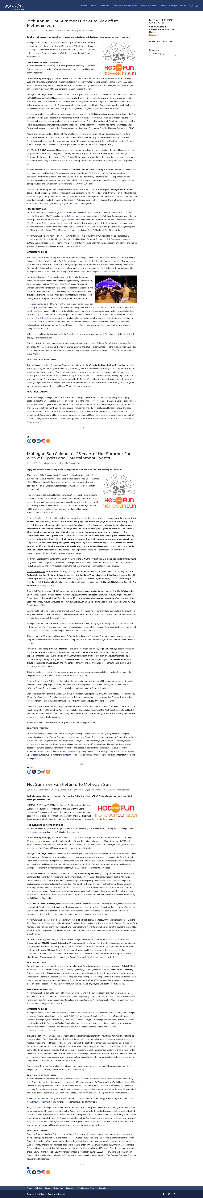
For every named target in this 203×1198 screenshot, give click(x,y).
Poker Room (43, 89)
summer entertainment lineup (43, 257)
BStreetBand (45, 318)
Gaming (75, 30)
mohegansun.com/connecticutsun (41, 1102)
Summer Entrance (74, 1039)
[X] (34, 441)
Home (84, 6)
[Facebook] (29, 441)
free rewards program (69, 69)
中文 (191, 6)
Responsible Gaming (54, 1188)
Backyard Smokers (67, 325)
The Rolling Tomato (84, 325)
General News (58, 463)
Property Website (34, 1188)
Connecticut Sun (67, 681)
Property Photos (149, 6)
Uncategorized (122, 789)
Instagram (67, 418)
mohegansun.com (44, 337)
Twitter (55, 418)
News (93, 6)
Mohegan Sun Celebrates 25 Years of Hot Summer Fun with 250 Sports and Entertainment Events (79, 455)
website (96, 1053)
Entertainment (64, 30)
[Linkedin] (39, 441)
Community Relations (48, 30)
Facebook (36, 418)
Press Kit (104, 6)
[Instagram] (43, 441)
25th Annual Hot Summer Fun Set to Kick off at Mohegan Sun (72, 23)
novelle (94, 1066)
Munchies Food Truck (106, 325)
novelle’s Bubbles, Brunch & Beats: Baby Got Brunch (111, 343)
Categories (154, 50)
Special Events (94, 789)
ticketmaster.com (37, 386)
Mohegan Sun (40, 478)
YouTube (99, 418)
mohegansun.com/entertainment (104, 271)
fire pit (58, 294)
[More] (48, 441)
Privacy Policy (103, 1188)
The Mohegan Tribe (86, 1188)
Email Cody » (154, 35)
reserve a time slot (91, 1089)
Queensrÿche (33, 268)
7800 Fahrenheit (127, 311)
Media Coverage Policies (173, 6)
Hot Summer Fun (86, 30)
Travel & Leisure (108, 789)
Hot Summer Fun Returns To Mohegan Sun (69, 784)
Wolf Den (31, 559)
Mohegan (70, 1188)
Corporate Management (124, 6)
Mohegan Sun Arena (35, 518)
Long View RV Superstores (68, 216)
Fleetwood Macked (35, 304)
